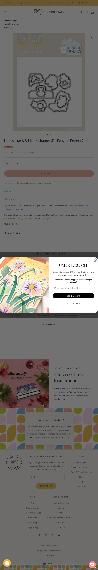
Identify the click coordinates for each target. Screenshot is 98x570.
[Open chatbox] (92, 564)
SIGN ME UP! (73, 295)
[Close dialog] (95, 260)
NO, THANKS (73, 303)
